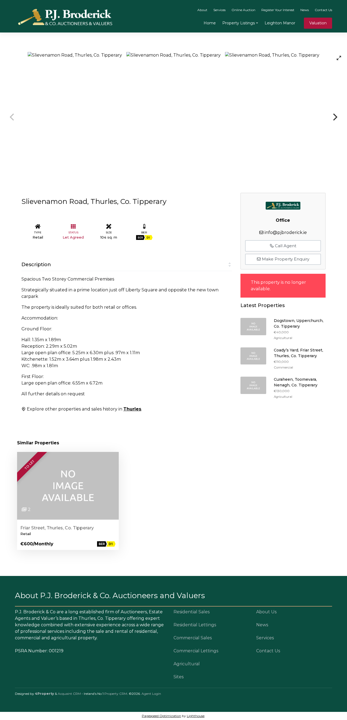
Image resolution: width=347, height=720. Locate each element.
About (202, 10)
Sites (179, 676)
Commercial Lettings (196, 650)
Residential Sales (192, 611)
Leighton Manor (280, 23)
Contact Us (323, 10)
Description (36, 265)
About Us (266, 611)
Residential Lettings (195, 624)
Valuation (318, 23)
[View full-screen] (339, 58)
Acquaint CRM (69, 694)
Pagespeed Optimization (161, 716)
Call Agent (285, 245)
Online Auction (243, 10)
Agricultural (187, 663)
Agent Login (151, 694)
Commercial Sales (193, 637)
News (304, 10)
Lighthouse (195, 716)
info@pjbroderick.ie (286, 232)
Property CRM (115, 694)
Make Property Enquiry (285, 259)
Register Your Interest (277, 10)
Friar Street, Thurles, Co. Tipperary (57, 527)
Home (210, 23)
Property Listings (238, 23)
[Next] (334, 117)
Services (219, 10)
